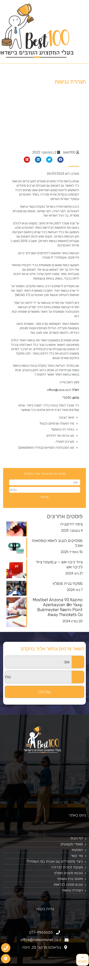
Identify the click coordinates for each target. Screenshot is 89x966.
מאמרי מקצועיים (71, 844)
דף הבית (76, 838)
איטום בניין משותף (70, 878)
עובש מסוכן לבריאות (68, 884)
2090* (66, 398)
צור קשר (77, 855)
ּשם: (2, 658)
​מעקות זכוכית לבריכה (67, 867)
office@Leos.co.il (59, 390)
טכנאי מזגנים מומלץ (68, 873)
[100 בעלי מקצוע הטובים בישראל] (44, 739)
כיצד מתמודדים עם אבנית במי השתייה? (55, 861)
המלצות (77, 850)
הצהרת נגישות (72, 890)
